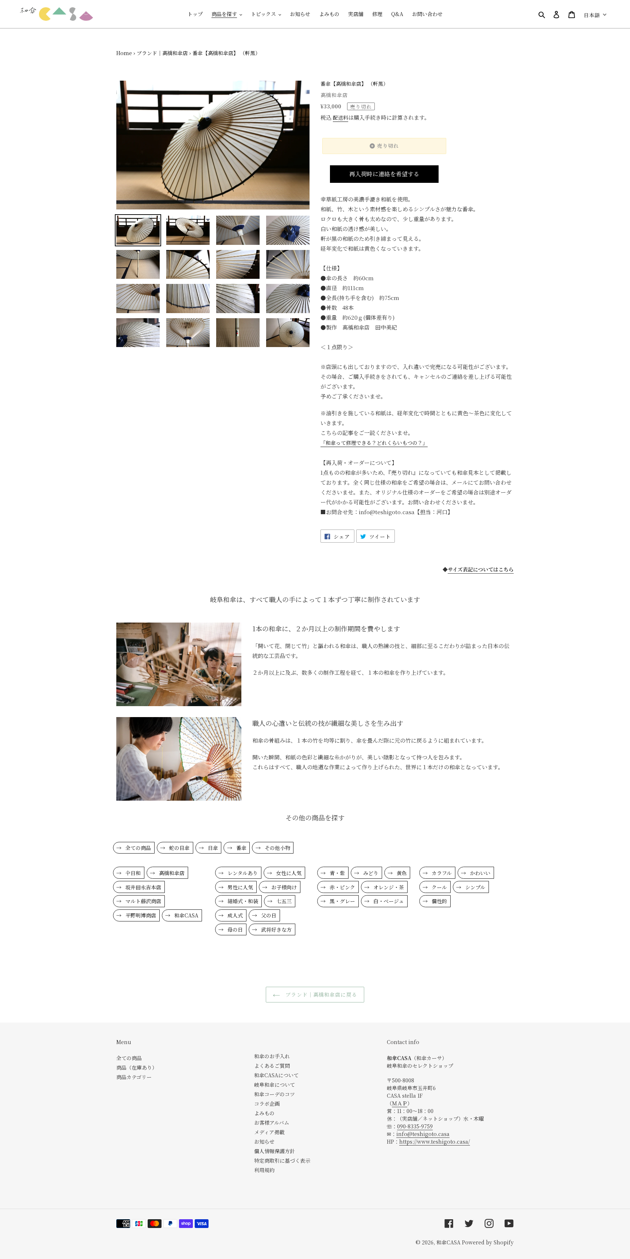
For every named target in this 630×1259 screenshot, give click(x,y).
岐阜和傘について (274, 1084)
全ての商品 (137, 847)
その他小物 (276, 847)
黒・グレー (341, 901)
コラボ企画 (267, 1103)
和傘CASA (185, 915)
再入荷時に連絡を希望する (384, 174)
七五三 (283, 901)
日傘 (212, 847)
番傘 (240, 847)
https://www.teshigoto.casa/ (434, 1141)
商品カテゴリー (134, 1077)
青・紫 (336, 873)
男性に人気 (239, 887)
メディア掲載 (269, 1132)
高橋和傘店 (171, 873)
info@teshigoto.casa (423, 1133)
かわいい (479, 873)
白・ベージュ (388, 901)
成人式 (234, 915)
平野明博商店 (140, 915)
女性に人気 (288, 873)
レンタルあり (242, 873)
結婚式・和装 (242, 901)
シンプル (474, 887)
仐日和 (132, 873)
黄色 (401, 873)
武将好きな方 (276, 929)
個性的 (438, 901)
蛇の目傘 (179, 847)
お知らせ (264, 1141)
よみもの (264, 1113)
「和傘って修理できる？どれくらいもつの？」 (374, 442)
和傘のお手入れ (272, 1056)
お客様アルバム (271, 1122)
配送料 (340, 117)
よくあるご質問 (272, 1065)
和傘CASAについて (276, 1075)
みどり (370, 873)
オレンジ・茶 (388, 887)
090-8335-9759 (415, 1126)
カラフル (441, 873)
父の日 (268, 915)
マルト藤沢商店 (142, 901)
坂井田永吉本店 (142, 887)
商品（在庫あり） (136, 1067)
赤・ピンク (341, 887)
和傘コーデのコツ (274, 1094)
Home (124, 53)
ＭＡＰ (399, 1103)
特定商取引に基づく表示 (282, 1160)
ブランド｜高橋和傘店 (162, 53)
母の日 (234, 929)
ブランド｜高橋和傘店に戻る (320, 994)
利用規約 (264, 1170)
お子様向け (283, 887)
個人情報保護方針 (274, 1151)
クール (438, 887)
